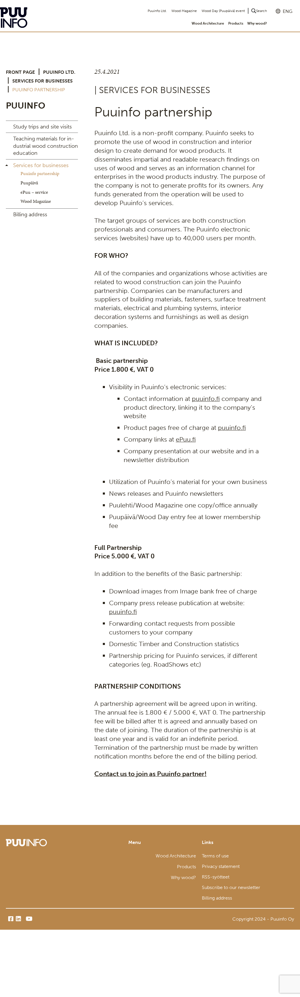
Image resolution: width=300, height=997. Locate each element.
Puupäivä (29, 182)
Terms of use (215, 856)
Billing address (30, 214)
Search (261, 11)
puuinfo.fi (206, 399)
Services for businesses (42, 81)
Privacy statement (221, 866)
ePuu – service (34, 192)
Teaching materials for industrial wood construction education (45, 145)
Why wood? (257, 23)
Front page (20, 72)
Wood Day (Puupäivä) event (223, 11)
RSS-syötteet (215, 877)
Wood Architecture (208, 23)
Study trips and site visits (42, 126)
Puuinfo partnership (40, 173)
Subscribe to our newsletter (231, 887)
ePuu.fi (186, 439)
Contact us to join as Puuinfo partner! (150, 774)
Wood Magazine (184, 11)
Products (235, 23)
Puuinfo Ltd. (157, 11)
